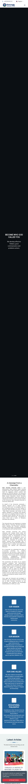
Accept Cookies (14, 780)
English (20, 1)
